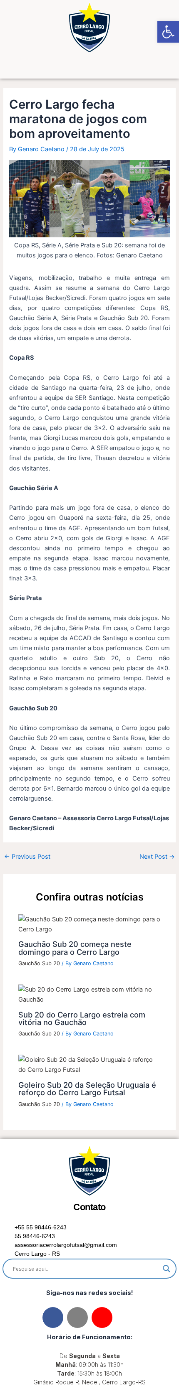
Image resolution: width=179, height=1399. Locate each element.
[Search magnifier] (166, 1268)
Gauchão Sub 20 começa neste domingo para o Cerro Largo (75, 947)
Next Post (157, 857)
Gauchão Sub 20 (39, 963)
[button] (89, 66)
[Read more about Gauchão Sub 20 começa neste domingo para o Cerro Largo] (89, 924)
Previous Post (27, 857)
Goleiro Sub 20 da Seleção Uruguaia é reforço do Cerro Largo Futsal (87, 1088)
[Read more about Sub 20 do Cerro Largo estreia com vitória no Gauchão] (89, 994)
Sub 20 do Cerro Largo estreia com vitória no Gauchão (81, 1018)
